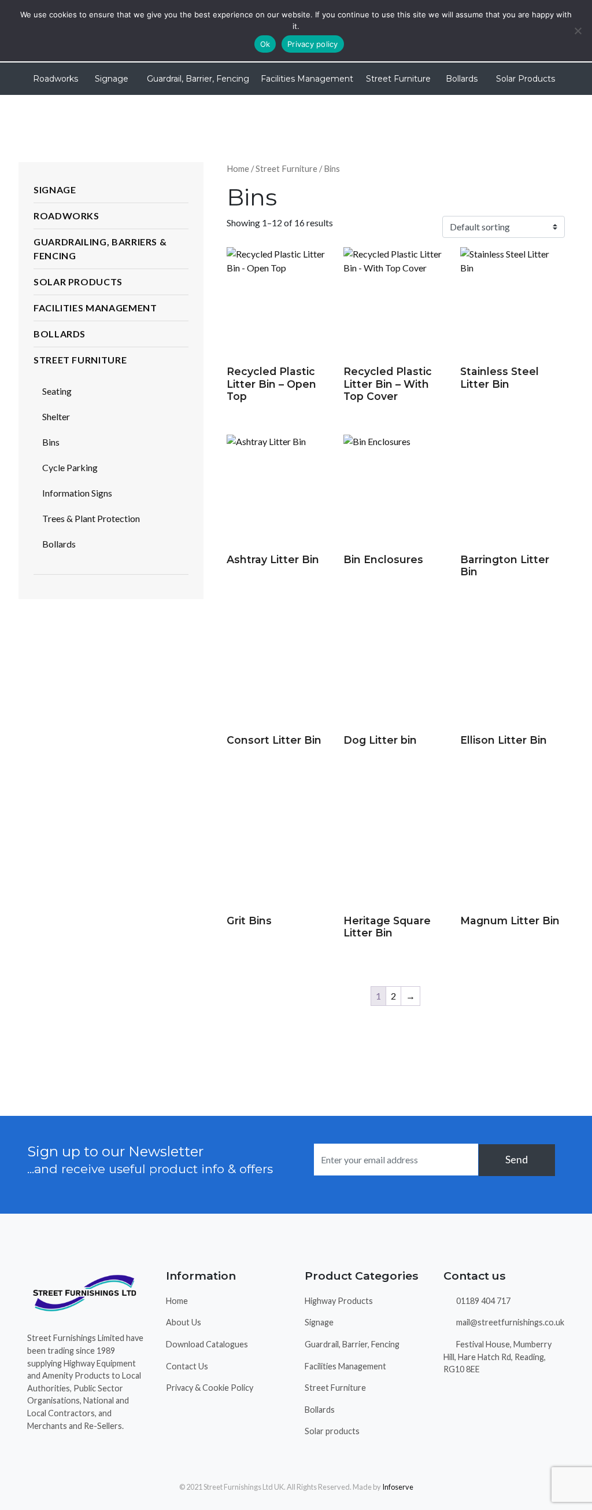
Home (238, 168)
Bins (51, 441)
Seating (57, 390)
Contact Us (187, 1366)
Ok (265, 44)
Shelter (56, 416)
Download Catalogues (207, 1344)
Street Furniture (398, 79)
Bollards (462, 79)
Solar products (332, 1431)
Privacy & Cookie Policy (209, 1388)
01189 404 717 (482, 1301)
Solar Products (525, 79)
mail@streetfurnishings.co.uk (509, 1322)
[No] (577, 30)
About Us (183, 1322)
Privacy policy (312, 44)
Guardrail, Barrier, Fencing (198, 79)
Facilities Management (307, 79)
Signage (111, 79)
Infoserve (397, 1486)
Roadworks (55, 79)
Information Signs (77, 492)
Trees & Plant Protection (91, 518)
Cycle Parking (70, 467)
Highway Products (339, 1301)
